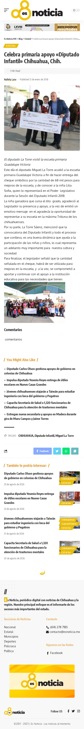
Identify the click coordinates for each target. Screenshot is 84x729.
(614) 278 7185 (59, 627)
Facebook (56, 653)
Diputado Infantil (44, 435)
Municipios (11, 636)
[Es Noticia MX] (37, 10)
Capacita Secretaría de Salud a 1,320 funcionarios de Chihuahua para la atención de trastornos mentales (26, 547)
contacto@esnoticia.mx (65, 632)
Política (9, 651)
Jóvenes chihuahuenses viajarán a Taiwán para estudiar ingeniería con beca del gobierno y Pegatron (29, 523)
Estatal (11, 46)
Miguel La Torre (64, 435)
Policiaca (10, 646)
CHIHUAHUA (25, 435)
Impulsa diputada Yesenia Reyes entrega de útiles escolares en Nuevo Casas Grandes (29, 498)
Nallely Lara (10, 79)
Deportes (10, 641)
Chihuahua (68, 479)
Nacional (10, 627)
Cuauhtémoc (69, 524)
